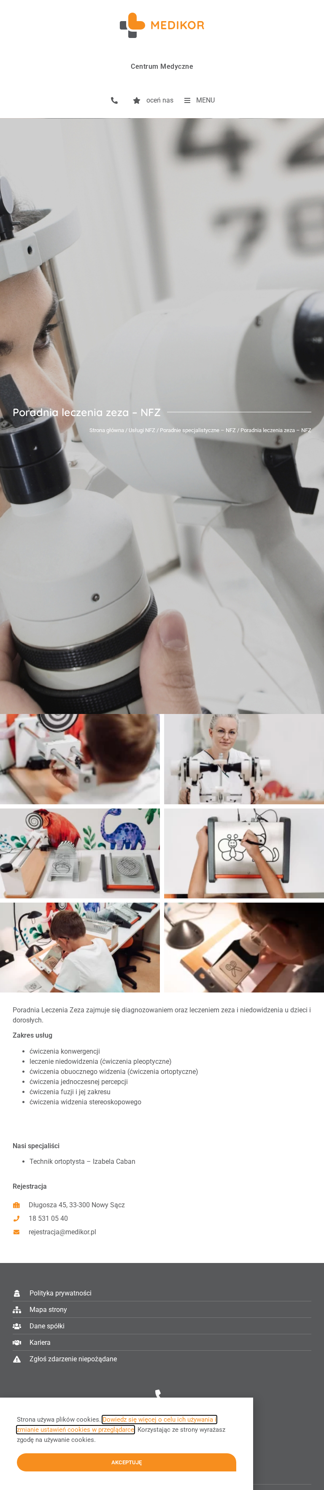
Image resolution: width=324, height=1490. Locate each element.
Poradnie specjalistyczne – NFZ (198, 430)
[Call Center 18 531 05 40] (162, 1396)
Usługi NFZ (142, 430)
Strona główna (106, 430)
